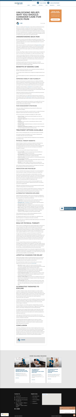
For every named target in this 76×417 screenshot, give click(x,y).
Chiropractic (33, 375)
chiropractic (30, 86)
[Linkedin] (17, 408)
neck (57, 374)
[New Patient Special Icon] (32, 0)
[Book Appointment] (48, 3)
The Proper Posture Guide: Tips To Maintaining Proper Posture (53, 371)
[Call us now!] (38, 3)
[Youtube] (18, 408)
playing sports (29, 96)
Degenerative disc (18, 373)
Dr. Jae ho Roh (53, 375)
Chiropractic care (21, 202)
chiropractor (27, 202)
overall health (34, 263)
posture (50, 374)
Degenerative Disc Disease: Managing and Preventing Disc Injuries (22, 370)
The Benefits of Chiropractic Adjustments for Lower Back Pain (38, 371)
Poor (48, 374)
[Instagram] (16, 408)
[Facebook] (14, 408)
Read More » (33, 379)
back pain (27, 26)
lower (37, 374)
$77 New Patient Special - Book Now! (38, 0)
